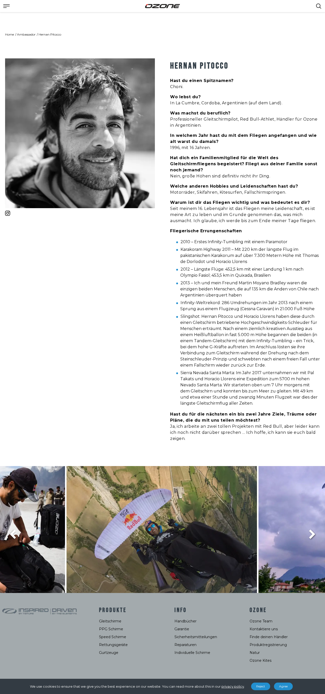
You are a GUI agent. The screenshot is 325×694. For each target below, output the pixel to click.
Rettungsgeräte (113, 644)
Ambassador (26, 34)
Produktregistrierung (268, 644)
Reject (260, 686)
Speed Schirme (112, 637)
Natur (255, 652)
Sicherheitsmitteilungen (195, 637)
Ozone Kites (260, 660)
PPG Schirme (111, 629)
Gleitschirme (110, 621)
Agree (283, 686)
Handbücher (185, 621)
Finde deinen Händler (269, 637)
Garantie (181, 629)
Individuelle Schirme (192, 652)
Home (9, 34)
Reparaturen (185, 644)
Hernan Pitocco (50, 34)
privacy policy (232, 686)
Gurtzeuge (108, 652)
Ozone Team (261, 621)
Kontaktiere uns (264, 629)
